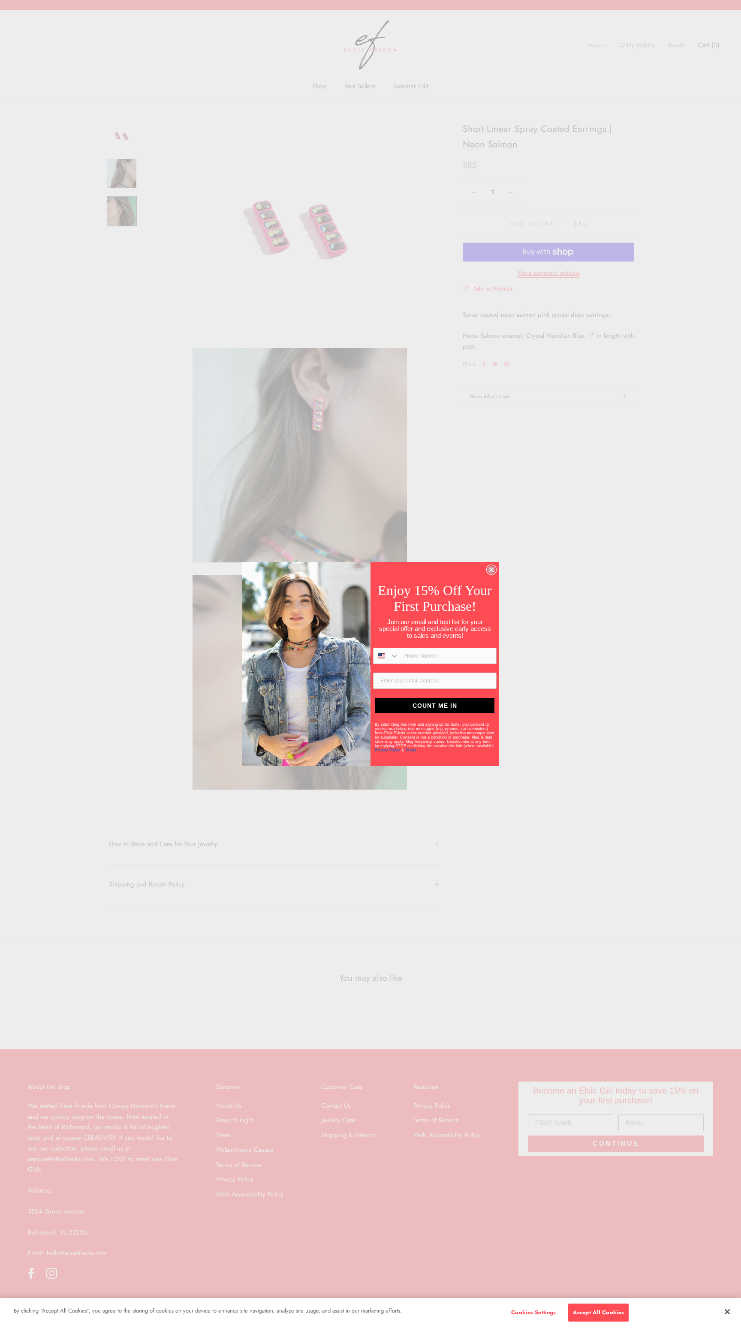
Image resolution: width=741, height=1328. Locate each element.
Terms (410, 750)
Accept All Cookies (598, 1312)
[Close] (727, 1311)
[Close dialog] (491, 569)
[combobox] (386, 656)
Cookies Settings (533, 1312)
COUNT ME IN (435, 705)
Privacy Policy (388, 750)
